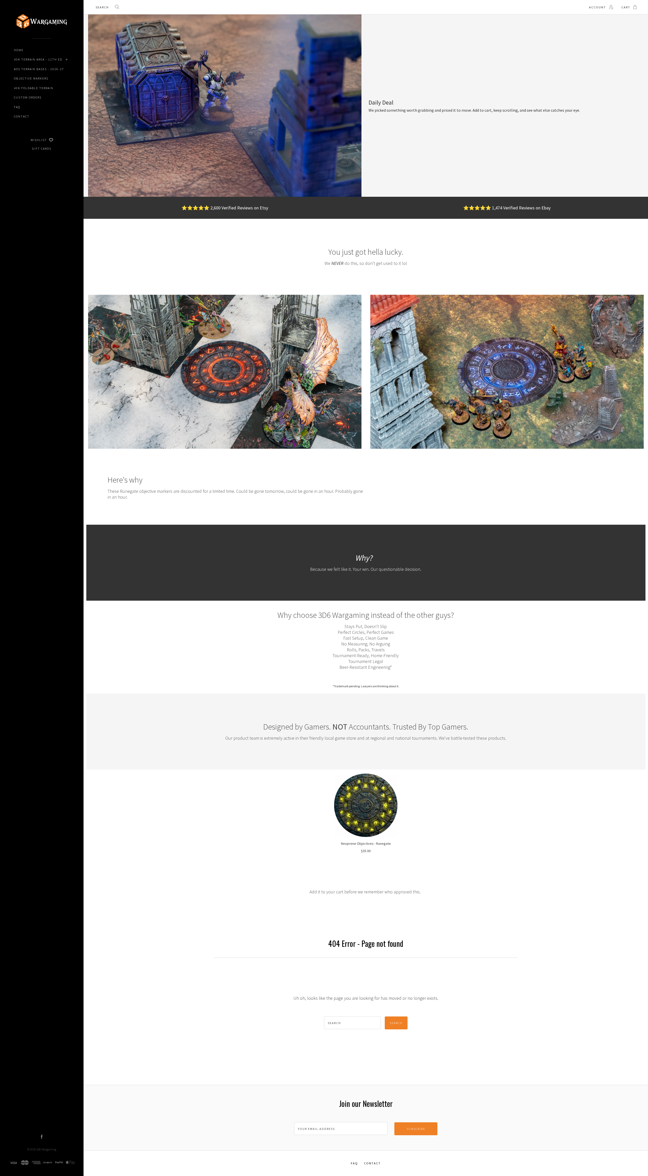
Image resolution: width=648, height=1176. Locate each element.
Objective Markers (31, 78)
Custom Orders (28, 97)
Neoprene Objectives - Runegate (366, 843)
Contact (21, 116)
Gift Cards (41, 148)
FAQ (17, 107)
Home (19, 50)
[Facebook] (42, 1137)
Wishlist (39, 140)
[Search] (117, 7)
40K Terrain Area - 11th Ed (38, 59)
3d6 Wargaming (46, 1149)
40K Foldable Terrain (33, 88)
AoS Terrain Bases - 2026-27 (39, 69)
